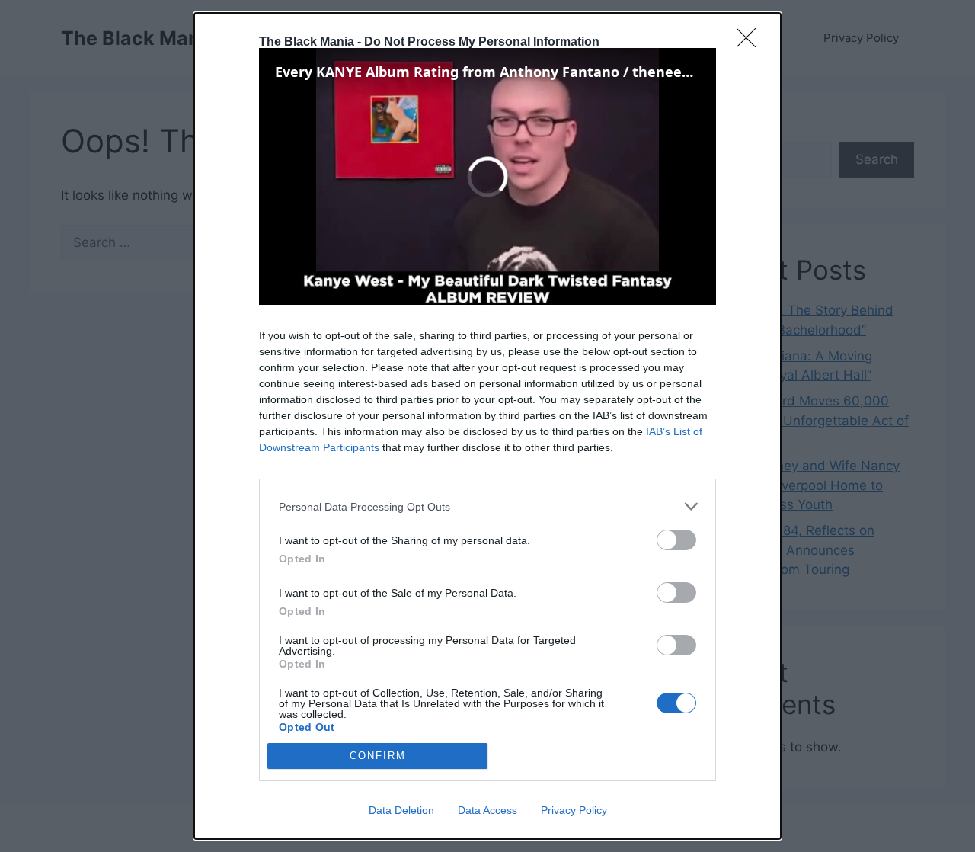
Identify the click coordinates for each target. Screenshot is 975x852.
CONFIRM (378, 755)
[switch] (676, 540)
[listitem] (487, 506)
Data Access (487, 810)
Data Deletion (401, 810)
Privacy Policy (574, 810)
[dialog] (487, 425)
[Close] (751, 42)
